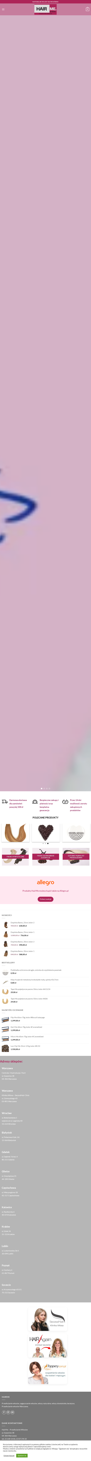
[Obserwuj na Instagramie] (8, 1412)
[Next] (86, 395)
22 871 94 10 (21, 1439)
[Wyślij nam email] (12, 1412)
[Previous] (5, 395)
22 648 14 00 (10, 1439)
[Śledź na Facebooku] (4, 1412)
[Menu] (3, 9)
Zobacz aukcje (45, 899)
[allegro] (45, 882)
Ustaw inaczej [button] (9, 1456)
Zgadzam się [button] (22, 1455)
